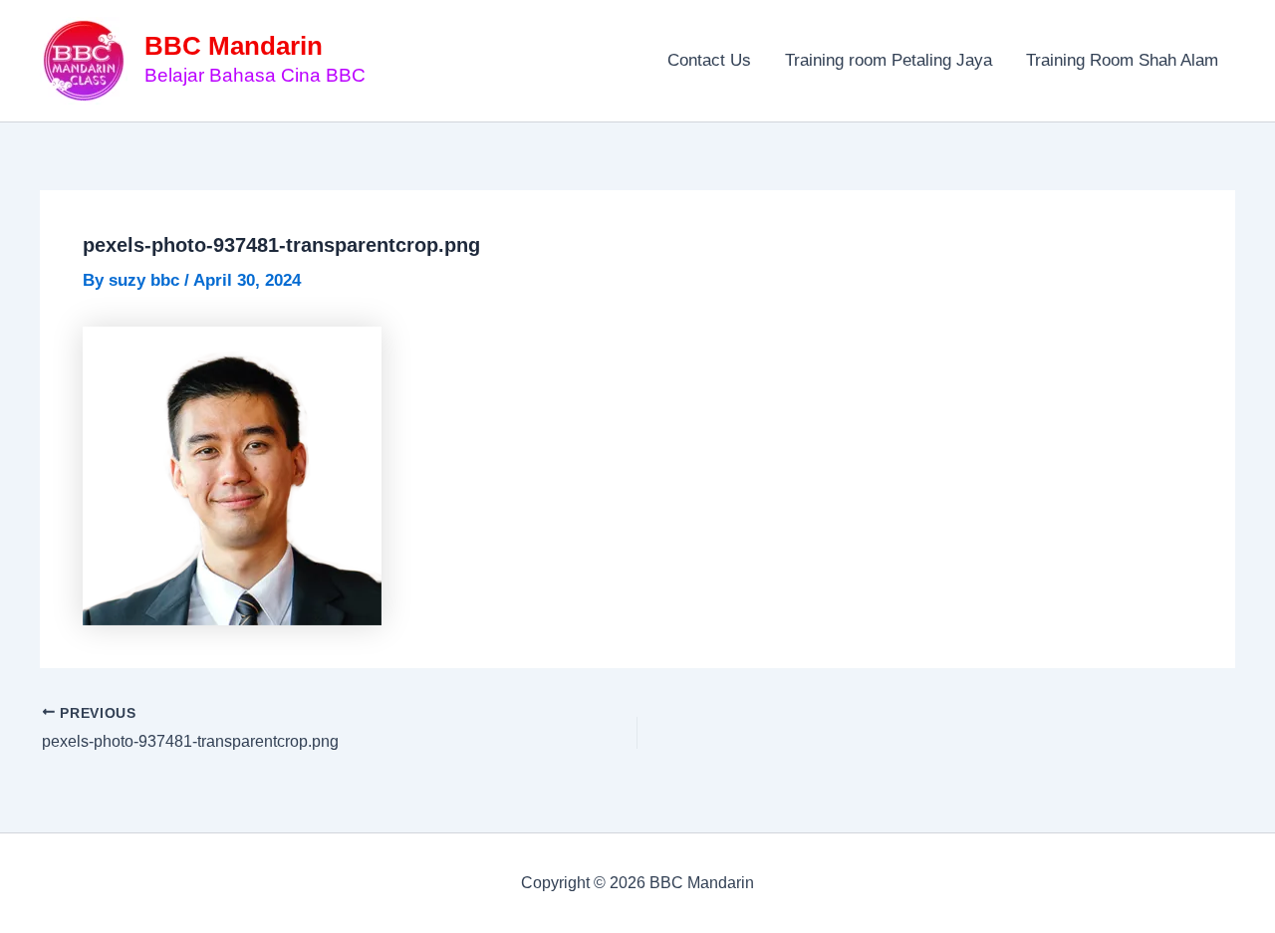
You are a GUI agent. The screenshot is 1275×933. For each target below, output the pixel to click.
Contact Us (709, 60)
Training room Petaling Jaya (888, 60)
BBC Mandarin (233, 46)
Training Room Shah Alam (1122, 60)
